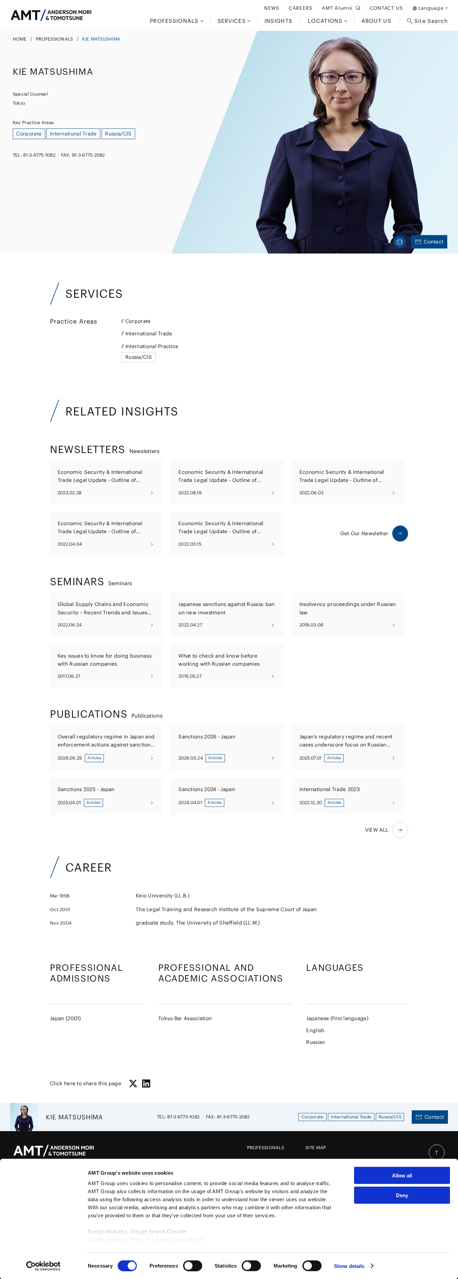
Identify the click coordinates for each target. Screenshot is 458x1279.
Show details (349, 1266)
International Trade (148, 333)
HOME (19, 39)
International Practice (152, 346)
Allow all (402, 1175)
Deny (402, 1195)
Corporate (138, 321)
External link (188, 1239)
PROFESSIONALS (54, 39)
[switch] (192, 1265)
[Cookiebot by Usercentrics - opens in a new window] (43, 1266)
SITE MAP (315, 1148)
